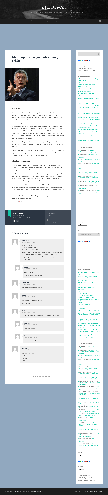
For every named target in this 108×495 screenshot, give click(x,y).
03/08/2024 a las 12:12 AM (28, 284)
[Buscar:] (89, 54)
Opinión (52, 21)
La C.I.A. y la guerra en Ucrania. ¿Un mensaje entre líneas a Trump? (88, 102)
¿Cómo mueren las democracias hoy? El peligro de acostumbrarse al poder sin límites (89, 107)
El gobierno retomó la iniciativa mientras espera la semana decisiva (89, 99)
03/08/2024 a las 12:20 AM (28, 350)
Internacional (41, 21)
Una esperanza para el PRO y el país (88, 135)
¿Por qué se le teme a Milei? (86, 338)
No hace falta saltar (84, 86)
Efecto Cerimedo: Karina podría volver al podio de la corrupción (89, 141)
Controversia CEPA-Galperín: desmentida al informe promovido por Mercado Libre (89, 120)
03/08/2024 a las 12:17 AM (30, 325)
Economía (29, 21)
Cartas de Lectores (65, 21)
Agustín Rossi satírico (84, 111)
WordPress (37, 491)
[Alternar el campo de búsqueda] (100, 21)
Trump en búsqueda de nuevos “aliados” (89, 117)
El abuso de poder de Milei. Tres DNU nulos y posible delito (88, 126)
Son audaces (82, 96)
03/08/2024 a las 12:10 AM (28, 242)
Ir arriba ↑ (99, 491)
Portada (10, 21)
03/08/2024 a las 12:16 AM (28, 312)
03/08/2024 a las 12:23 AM (30, 337)
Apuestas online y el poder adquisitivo (88, 129)
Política (19, 21)
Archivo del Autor (14, 221)
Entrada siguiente (53, 222)
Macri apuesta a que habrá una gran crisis (37, 59)
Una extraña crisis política (85, 123)
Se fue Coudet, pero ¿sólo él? (86, 89)
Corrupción (78, 21)
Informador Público (54, 7)
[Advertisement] (54, 34)
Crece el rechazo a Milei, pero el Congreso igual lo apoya (88, 151)
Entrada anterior (52, 220)
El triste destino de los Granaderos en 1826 (89, 138)
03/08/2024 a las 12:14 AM (28, 297)
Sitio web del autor (17, 221)
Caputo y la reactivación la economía (88, 93)
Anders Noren (91, 491)
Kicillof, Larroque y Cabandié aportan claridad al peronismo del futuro (88, 83)
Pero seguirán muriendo (85, 91)
